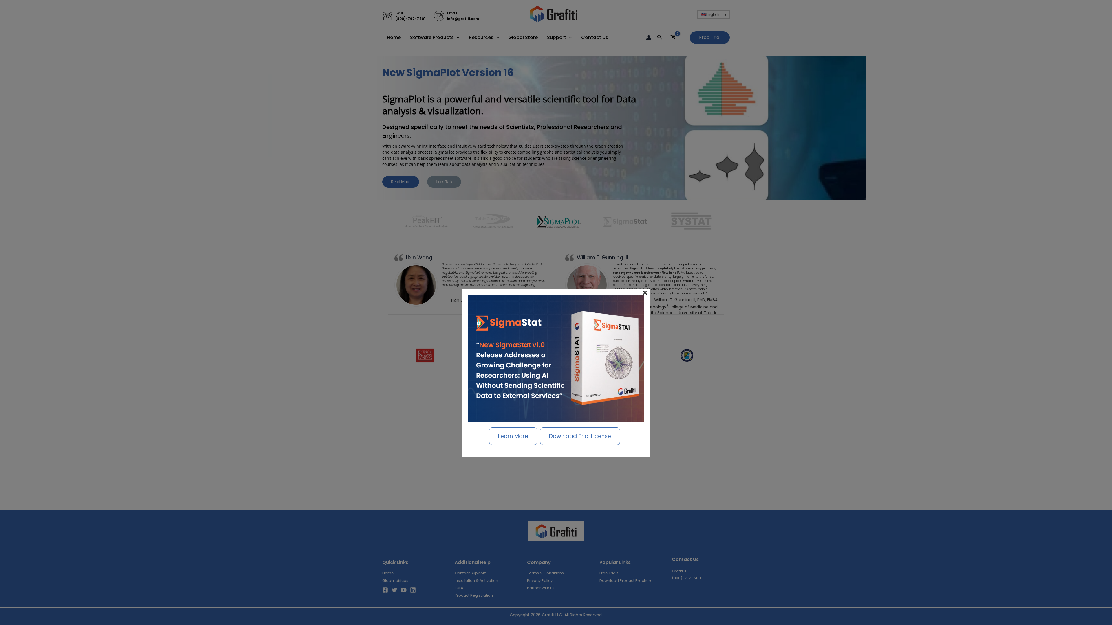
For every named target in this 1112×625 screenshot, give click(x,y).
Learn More (513, 436)
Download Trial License (580, 436)
